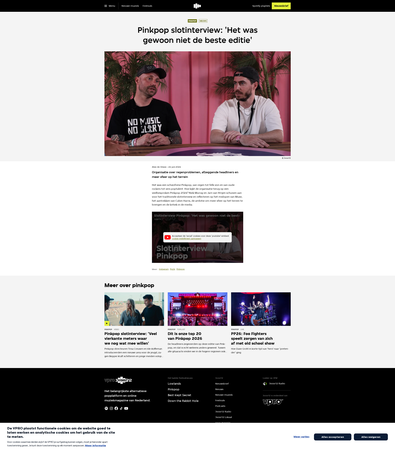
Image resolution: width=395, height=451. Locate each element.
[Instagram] (111, 408)
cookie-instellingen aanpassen (186, 238)
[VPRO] (273, 402)
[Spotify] (106, 408)
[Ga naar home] (197, 6)
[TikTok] (121, 408)
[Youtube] (126, 408)
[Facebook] (116, 408)
